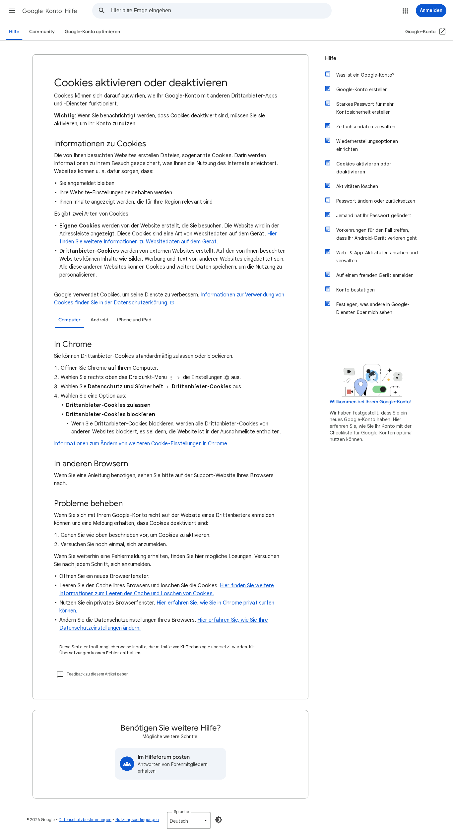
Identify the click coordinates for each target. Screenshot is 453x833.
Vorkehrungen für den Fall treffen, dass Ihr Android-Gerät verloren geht (376, 234)
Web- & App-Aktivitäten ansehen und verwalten (377, 257)
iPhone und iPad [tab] (134, 320)
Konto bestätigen (355, 290)
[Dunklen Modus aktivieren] (219, 820)
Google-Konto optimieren (92, 31)
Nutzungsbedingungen (137, 819)
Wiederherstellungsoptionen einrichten (367, 145)
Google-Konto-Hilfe (49, 11)
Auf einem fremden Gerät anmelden (375, 275)
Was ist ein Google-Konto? (365, 75)
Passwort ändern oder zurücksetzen (375, 201)
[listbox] (189, 820)
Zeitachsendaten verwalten (365, 127)
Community (42, 31)
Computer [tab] (69, 320)
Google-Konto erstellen (362, 90)
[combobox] (221, 10)
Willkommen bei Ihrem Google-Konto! (370, 402)
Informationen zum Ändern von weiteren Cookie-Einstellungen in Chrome (140, 443)
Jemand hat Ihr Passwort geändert (373, 216)
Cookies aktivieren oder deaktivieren (363, 168)
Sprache (181, 811)
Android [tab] (99, 320)
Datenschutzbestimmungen (85, 819)
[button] (12, 11)
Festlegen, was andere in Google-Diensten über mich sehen (373, 308)
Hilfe (14, 31)
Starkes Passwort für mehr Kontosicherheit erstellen (365, 108)
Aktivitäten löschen (357, 186)
